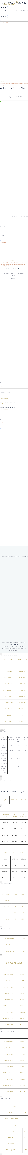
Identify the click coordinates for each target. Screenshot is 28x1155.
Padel (4, 266)
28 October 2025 (4, 22)
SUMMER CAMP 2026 (13, 269)
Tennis (7, 266)
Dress (9, 83)
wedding (2, 85)
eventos (17, 83)
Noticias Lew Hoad (21, 264)
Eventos (13, 83)
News (7, 264)
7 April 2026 (3, 242)
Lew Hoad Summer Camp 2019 (7, 407)
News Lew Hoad (12, 264)
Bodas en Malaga (4, 83)
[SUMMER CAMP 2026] (13, 248)
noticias (1, 423)
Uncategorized (12, 266)
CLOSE (2, 729)
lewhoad (2, 81)
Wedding (6, 85)
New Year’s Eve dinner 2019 (6, 396)
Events (17, 262)
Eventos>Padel (22, 83)
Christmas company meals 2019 (7, 402)
